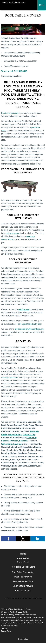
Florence (5, 441)
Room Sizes (23, 562)
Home (23, 554)
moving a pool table (9, 377)
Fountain (23, 441)
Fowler (4, 435)
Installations (23, 558)
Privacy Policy (6, 631)
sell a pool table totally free (29, 324)
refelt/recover (23, 309)
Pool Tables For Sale (23, 581)
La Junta (17, 444)
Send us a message (10, 113)
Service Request (23, 590)
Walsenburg (6, 444)
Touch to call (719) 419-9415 (14, 71)
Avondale (34, 431)
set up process (12, 233)
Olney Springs (15, 435)
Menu (41, 5)
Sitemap (4, 628)
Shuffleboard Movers (23, 586)
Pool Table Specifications (23, 567)
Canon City (31, 438)
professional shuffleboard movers (29, 329)
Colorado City (29, 435)
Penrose (14, 441)
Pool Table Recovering (23, 572)
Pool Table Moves (23, 577)
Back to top (23, 639)
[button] (8, 538)
